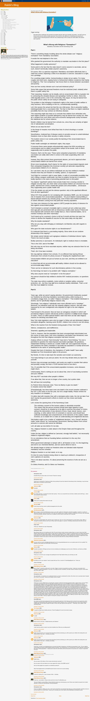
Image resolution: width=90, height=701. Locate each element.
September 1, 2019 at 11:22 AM (39, 564)
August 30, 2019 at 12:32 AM (38, 502)
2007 (3, 44)
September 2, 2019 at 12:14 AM (39, 579)
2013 (3, 38)
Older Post (87, 695)
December (4, 15)
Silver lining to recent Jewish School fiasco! (9, 22)
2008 (3, 43)
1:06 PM (43, 468)
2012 (3, 39)
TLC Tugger (36, 608)
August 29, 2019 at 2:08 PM (38, 477)
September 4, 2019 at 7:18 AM (38, 606)
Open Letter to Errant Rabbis (7, 26)
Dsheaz (35, 547)
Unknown (36, 486)
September (5, 17)
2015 (3, 36)
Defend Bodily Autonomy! (7, 23)
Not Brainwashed (38, 510)
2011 (3, 40)
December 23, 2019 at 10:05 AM (39, 676)
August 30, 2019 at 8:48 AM (38, 538)
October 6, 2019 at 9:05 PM (38, 642)
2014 (3, 37)
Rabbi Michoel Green (38, 566)
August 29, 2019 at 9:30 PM (38, 484)
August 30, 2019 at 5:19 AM (38, 516)
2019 (3, 14)
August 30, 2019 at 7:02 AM (38, 528)
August (4, 18)
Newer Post (33, 695)
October (4, 16)
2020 (3, 13)
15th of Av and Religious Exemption (8, 20)
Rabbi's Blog (11, 5)
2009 (3, 42)
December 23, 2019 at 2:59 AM (39, 670)
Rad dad (36, 504)
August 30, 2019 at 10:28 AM (38, 545)
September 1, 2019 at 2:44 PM (38, 572)
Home (60, 695)
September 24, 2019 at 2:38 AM (39, 629)
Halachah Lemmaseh (38, 540)
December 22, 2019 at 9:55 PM (39, 651)
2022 (3, 11)
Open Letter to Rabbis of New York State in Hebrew (11, 24)
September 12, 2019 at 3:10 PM (39, 617)
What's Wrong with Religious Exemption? (43, 12)
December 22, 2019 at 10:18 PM (39, 655)
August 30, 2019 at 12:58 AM (38, 508)
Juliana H (36, 558)
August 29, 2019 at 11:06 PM (38, 490)
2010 (3, 41)
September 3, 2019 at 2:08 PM (38, 597)
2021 (3, 12)
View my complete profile (5, 59)
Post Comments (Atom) (40, 698)
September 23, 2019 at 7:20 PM (39, 623)
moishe (35, 491)
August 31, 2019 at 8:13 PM (38, 556)
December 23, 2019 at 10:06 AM (39, 685)
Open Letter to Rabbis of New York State (9, 25)
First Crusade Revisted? (6, 21)
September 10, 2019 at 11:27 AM (39, 612)
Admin (35, 498)
